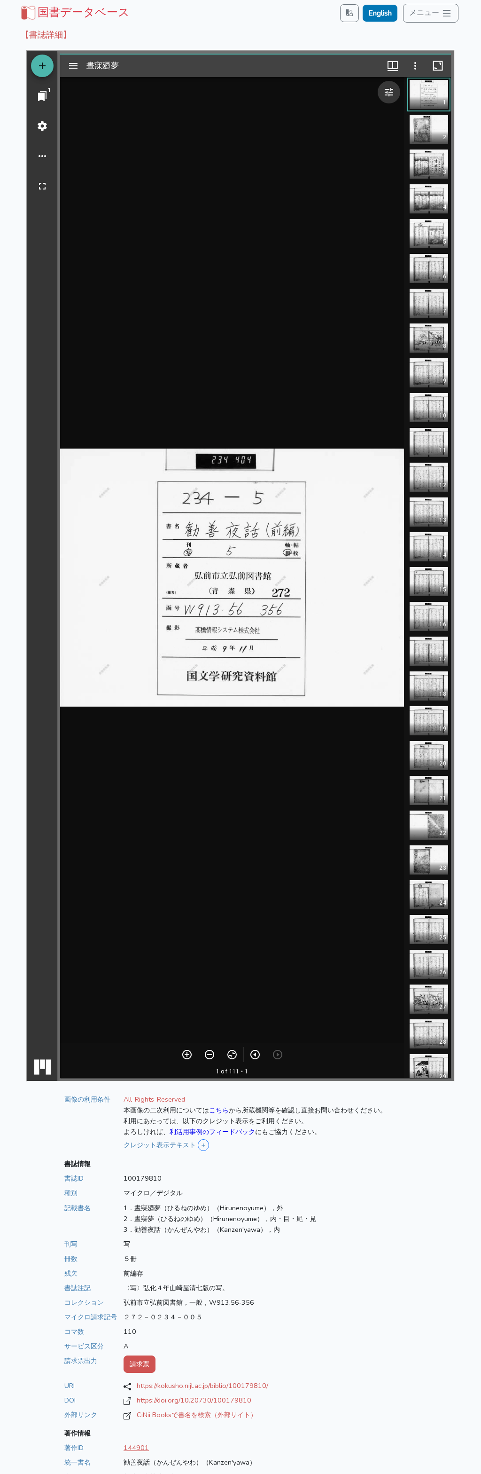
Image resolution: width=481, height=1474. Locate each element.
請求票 (139, 1364)
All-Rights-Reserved (154, 1099)
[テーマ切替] (349, 13)
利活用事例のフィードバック (212, 1131)
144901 (136, 1447)
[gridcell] (74, 12)
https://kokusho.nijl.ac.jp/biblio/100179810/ (202, 1385)
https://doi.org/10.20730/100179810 (194, 1400)
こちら (219, 1110)
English (380, 13)
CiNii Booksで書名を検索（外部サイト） (197, 1414)
